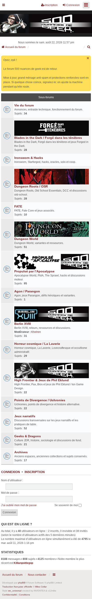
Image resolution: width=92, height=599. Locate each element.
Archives (21, 452)
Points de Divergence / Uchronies (39, 400)
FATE (18, 206)
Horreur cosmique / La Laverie (37, 343)
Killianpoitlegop (23, 563)
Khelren (36, 331)
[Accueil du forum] (46, 24)
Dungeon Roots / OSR (31, 186)
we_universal (14, 590)
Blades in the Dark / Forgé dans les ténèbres (48, 138)
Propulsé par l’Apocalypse (34, 271)
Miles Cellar (41, 586)
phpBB (21, 582)
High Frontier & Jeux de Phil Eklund (41, 380)
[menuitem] (89, 47)
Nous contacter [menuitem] (37, 574)
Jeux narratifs (24, 416)
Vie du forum (24, 105)
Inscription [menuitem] (51, 5)
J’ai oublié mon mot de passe (19, 505)
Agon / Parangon (27, 291)
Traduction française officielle (17, 586)
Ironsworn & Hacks (28, 158)
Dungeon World (26, 239)
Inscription (35, 472)
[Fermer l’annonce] (88, 58)
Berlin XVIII (22, 323)
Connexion (10, 472)
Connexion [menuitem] (73, 5)
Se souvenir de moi (66, 505)
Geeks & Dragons (27, 436)
